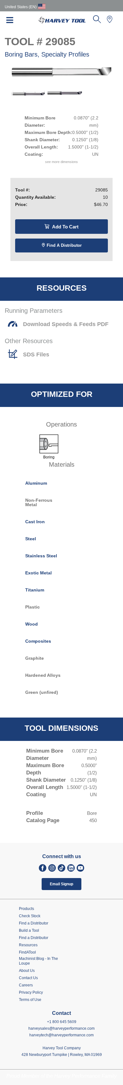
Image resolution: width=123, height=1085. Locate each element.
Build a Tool (29, 930)
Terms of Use (30, 999)
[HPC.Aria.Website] (42, 868)
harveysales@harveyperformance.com (61, 1028)
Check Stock (29, 916)
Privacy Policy (31, 992)
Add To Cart (65, 226)
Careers (26, 985)
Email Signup (61, 884)
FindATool (27, 952)
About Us (27, 970)
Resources (28, 945)
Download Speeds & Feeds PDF (65, 324)
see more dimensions (61, 162)
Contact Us (28, 978)
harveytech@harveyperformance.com (61, 1035)
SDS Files (36, 354)
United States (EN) (21, 7)
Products (26, 908)
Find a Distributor (63, 245)
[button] (97, 21)
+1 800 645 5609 (61, 1022)
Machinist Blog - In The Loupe (38, 961)
